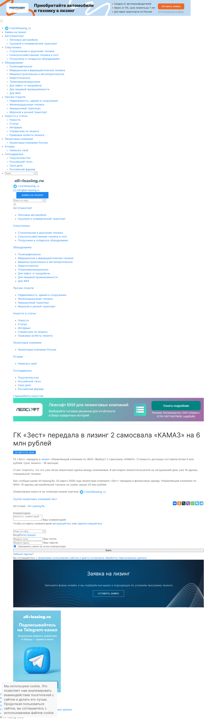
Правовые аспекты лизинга (27, 135)
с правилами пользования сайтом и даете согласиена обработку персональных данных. (91, 557)
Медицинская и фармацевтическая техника (37, 70)
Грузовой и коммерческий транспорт (33, 43)
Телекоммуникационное (25, 81)
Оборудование (14, 62)
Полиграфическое (21, 66)
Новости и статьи (16, 116)
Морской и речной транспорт (28, 112)
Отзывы (10, 146)
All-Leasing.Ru (36, 506)
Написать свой (19, 150)
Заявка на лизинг (15, 32)
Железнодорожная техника (27, 104)
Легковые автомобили (24, 39)
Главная (18, 396)
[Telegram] (201, 503)
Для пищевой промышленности (29, 89)
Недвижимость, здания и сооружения (34, 100)
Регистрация (27, 535)
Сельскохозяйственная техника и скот (34, 55)
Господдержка (14, 154)
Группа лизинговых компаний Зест (35, 499)
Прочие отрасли (15, 96)
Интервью (16, 127)
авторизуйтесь (61, 523)
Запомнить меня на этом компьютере (41, 546)
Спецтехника (13, 47)
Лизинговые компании (19, 138)
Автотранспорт (14, 35)
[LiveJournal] (184, 503)
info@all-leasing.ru (27, 190)
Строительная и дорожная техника (32, 51)
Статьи (14, 123)
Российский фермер (22, 169)
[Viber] (188, 503)
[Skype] (197, 503)
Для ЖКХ (15, 93)
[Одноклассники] (179, 503)
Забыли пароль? (23, 554)
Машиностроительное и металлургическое (37, 74)
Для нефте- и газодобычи (26, 85)
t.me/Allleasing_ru (20, 28)
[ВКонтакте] (175, 503)
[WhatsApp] (192, 503)
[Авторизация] (14, 204)
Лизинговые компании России (29, 142)
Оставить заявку (108, 593)
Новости (15, 119)
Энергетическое (20, 77)
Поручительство (20, 157)
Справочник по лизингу (24, 131)
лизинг (45, 459)
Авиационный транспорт (25, 108)
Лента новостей (33, 396)
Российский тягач (21, 161)
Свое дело (16, 165)
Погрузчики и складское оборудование (35, 58)
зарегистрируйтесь (90, 523)
